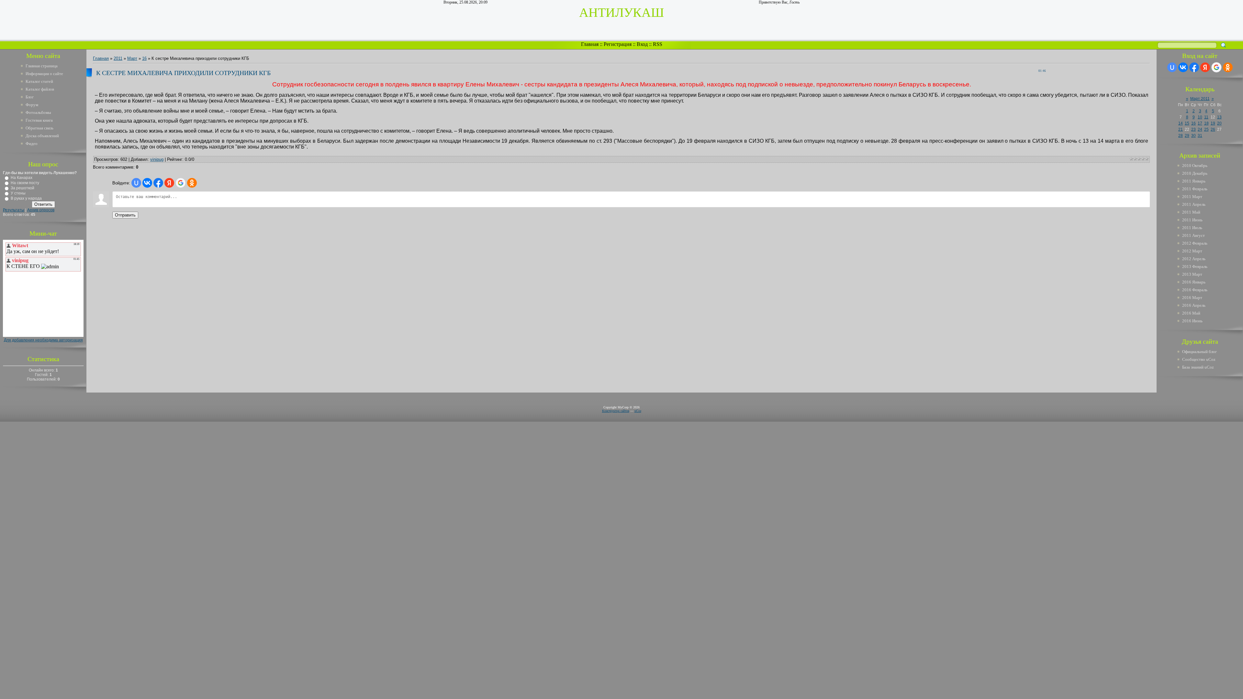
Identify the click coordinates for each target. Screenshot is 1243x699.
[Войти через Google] (180, 183)
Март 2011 (1200, 98)
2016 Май (1191, 313)
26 (1213, 129)
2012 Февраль (1194, 243)
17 (1200, 123)
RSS (657, 44)
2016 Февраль (1194, 289)
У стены (18, 193)
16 (144, 58)
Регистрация (618, 44)
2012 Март (1192, 251)
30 (1193, 135)
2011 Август (1193, 235)
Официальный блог (1199, 351)
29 (1187, 135)
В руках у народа (26, 198)
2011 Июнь (1192, 219)
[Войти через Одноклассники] (192, 183)
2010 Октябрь (1194, 165)
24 (1200, 129)
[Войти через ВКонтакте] (147, 183)
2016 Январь (1193, 282)
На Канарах (21, 177)
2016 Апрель (1193, 305)
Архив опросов (40, 210)
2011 (118, 58)
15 (1187, 123)
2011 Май (1191, 212)
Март (132, 58)
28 (1180, 135)
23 (1193, 129)
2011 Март (1192, 196)
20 (1219, 123)
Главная (590, 44)
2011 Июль (1192, 227)
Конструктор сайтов (615, 411)
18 (1206, 123)
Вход (642, 44)
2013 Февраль (1194, 266)
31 (1200, 135)
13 (1219, 117)
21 (1180, 129)
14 (1180, 123)
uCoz (637, 411)
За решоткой (22, 188)
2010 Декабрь (1194, 173)
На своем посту (25, 183)
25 (1206, 129)
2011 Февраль (1194, 188)
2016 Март (1192, 297)
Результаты (13, 210)
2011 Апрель (1193, 204)
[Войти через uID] (136, 183)
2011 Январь (1193, 181)
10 (1200, 117)
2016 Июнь (1192, 320)
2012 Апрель (1193, 258)
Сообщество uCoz (1198, 359)
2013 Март (1192, 274)
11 (1206, 117)
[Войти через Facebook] (158, 183)
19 (1213, 123)
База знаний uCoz (1198, 367)
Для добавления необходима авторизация (43, 340)
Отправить (125, 215)
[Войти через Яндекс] (169, 183)
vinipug (156, 159)
